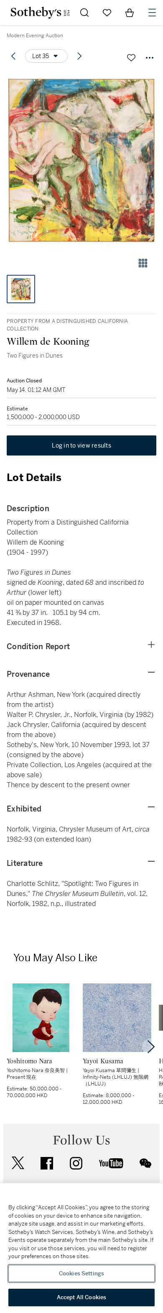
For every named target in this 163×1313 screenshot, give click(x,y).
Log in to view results (81, 445)
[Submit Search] (84, 12)
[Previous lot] (13, 56)
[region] (81, 1248)
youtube (111, 1163)
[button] (81, 160)
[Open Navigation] (152, 12)
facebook (47, 1163)
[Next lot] (79, 56)
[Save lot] (131, 57)
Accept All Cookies (81, 1297)
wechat (145, 1163)
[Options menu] (149, 57)
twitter (18, 1163)
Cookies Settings (81, 1273)
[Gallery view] (143, 263)
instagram (76, 1163)
